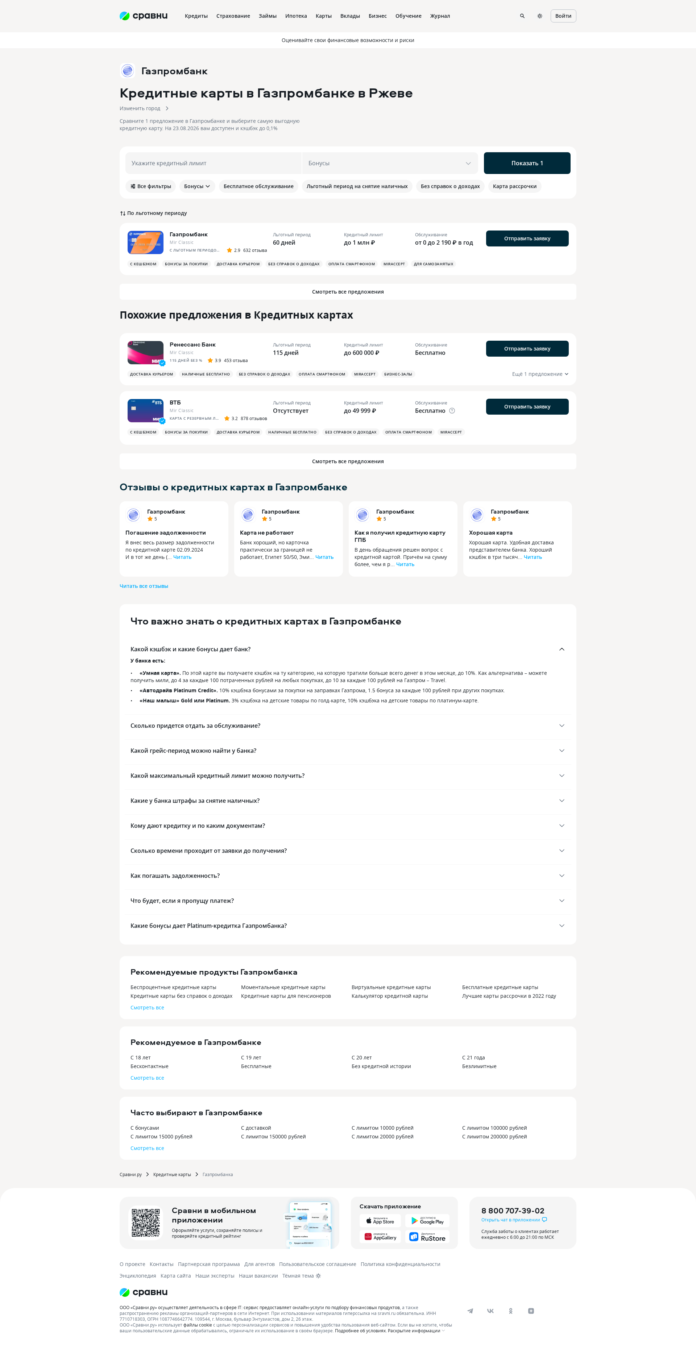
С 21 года (473, 1057)
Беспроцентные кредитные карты (173, 987)
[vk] (490, 1311)
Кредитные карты (172, 1174)
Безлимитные (479, 1066)
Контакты (162, 1264)
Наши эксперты (215, 1275)
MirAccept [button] (394, 263)
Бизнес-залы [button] (398, 374)
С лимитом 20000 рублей (383, 1136)
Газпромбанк (166, 511)
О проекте (132, 1264)
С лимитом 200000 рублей (494, 1136)
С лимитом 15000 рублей (161, 1136)
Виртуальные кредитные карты (391, 987)
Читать (182, 556)
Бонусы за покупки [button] (186, 263)
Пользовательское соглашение (317, 1264)
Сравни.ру (131, 1174)
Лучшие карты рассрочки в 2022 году (509, 995)
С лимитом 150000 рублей (273, 1136)
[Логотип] (143, 1292)
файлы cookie (197, 1325)
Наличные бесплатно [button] (206, 374)
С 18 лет (140, 1057)
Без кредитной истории (381, 1066)
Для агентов (259, 1264)
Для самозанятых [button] (433, 263)
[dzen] (531, 1311)
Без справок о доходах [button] (294, 263)
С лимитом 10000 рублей (383, 1127)
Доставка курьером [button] (238, 263)
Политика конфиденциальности (400, 1264)
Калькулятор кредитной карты (390, 995)
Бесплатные (256, 1066)
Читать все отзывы (144, 585)
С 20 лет (362, 1057)
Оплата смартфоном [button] (351, 263)
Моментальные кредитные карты (283, 987)
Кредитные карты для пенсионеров (286, 995)
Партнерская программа (209, 1264)
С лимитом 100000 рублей (494, 1127)
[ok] (510, 1311)
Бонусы (193, 186)
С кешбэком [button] (143, 263)
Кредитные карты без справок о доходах (181, 995)
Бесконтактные (149, 1066)
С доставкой (256, 1127)
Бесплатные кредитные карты (500, 987)
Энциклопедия (138, 1275)
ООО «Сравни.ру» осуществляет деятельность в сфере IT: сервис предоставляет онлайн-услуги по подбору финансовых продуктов (260, 1307)
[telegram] (470, 1311)
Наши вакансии (258, 1275)
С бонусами (144, 1127)
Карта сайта (176, 1275)
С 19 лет (251, 1057)
